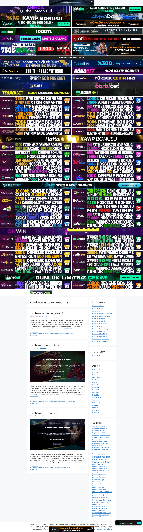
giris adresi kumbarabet (98, 426)
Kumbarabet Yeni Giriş (101, 513)
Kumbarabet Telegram (101, 500)
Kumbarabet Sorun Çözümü (47, 313)
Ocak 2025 (95, 385)
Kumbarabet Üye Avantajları (100, 339)
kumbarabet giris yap (99, 459)
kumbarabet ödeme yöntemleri (100, 515)
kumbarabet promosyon (102, 492)
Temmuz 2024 (96, 400)
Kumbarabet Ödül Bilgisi (99, 334)
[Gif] (71, 139)
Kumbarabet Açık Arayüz (99, 318)
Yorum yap (34, 335)
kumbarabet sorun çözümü (66, 333)
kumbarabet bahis (97, 439)
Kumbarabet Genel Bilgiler (100, 341)
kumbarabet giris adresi (101, 454)
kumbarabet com (95, 451)
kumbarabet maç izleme (98, 487)
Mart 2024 (95, 410)
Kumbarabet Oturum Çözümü (101, 316)
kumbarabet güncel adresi (99, 468)
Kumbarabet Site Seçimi (99, 323)
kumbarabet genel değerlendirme (53, 401)
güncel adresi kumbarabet (99, 428)
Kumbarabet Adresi (98, 306)
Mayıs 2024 (95, 405)
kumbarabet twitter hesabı (63, 467)
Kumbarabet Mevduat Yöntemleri (102, 313)
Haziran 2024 (96, 402)
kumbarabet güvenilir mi (99, 474)
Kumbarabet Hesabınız (44, 413)
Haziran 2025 (96, 377)
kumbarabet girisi (101, 456)
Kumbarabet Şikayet (97, 517)
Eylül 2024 (95, 395)
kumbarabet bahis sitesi (100, 444)
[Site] (35, 100)
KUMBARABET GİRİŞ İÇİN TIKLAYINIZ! (71, 58)
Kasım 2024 (96, 390)
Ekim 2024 (95, 392)
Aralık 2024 (95, 387)
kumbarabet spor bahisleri (99, 496)
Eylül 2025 (95, 374)
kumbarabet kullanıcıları (96, 485)
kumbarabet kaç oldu (98, 481)
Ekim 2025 (95, 372)
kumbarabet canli (97, 445)
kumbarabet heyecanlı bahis (52, 333)
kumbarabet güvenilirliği (97, 472)
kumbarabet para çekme (99, 489)
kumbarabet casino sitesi (100, 450)
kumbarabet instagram (98, 477)
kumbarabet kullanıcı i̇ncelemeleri (98, 483)
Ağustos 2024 (96, 397)
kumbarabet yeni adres (100, 508)
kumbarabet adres (105, 435)
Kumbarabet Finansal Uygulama (101, 329)
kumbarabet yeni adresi (98, 510)
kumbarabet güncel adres (99, 466)
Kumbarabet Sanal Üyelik (99, 321)
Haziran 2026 (96, 369)
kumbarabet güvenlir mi (98, 476)
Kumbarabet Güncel (97, 464)
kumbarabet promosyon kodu (100, 494)
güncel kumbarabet (98, 430)
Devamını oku (68, 328)
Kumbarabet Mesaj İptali (99, 336)
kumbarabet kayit (98, 480)
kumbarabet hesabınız (50, 467)
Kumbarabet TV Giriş (98, 331)
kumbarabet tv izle (97, 504)
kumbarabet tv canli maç (100, 502)
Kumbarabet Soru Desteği (100, 326)
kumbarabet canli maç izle (38, 333)
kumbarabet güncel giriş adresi (100, 470)
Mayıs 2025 (95, 379)
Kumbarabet (35, 332)
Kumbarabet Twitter (98, 506)
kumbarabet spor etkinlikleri (100, 497)
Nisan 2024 (95, 407)
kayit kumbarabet (98, 433)
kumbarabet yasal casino (68, 401)
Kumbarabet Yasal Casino (45, 345)
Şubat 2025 (95, 382)
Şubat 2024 (95, 412)
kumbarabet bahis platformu (100, 441)
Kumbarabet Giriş (97, 308)
